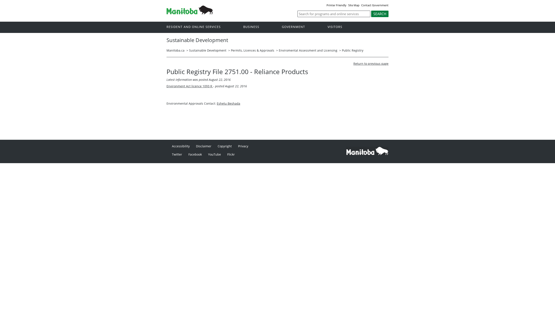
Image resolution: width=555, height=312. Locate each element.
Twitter (177, 154)
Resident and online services (193, 27)
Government (293, 27)
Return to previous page (370, 64)
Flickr (231, 154)
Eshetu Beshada (228, 103)
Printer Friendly (336, 5)
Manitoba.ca (175, 50)
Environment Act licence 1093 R (189, 86)
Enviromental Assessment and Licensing (308, 50)
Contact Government (374, 5)
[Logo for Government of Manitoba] (189, 13)
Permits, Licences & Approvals (252, 50)
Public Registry (352, 50)
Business (251, 27)
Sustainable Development (207, 50)
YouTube (214, 154)
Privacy (243, 146)
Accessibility (181, 146)
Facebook (195, 154)
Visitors (335, 27)
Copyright (225, 146)
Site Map (353, 5)
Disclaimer (203, 146)
